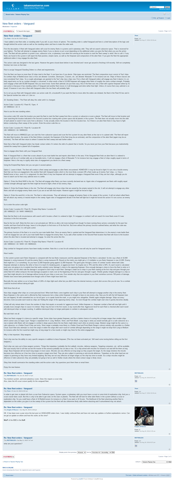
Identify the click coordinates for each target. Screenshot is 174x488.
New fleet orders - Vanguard (18, 23)
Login (168, 18)
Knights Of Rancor (12, 410)
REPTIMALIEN (11, 375)
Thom (8, 38)
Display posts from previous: (68, 452)
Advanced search (164, 9)
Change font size (168, 14)
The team (128, 475)
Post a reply (6, 30)
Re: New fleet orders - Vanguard (18, 373)
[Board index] (13, 6)
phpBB (80, 479)
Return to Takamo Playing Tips (13, 461)
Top (169, 369)
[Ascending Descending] (108, 452)
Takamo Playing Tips (22, 14)
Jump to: (138, 461)
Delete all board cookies (140, 475)
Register (161, 18)
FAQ (154, 18)
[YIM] (136, 381)
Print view (164, 14)
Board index (10, 14)
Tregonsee (13, 26)
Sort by (89, 452)
